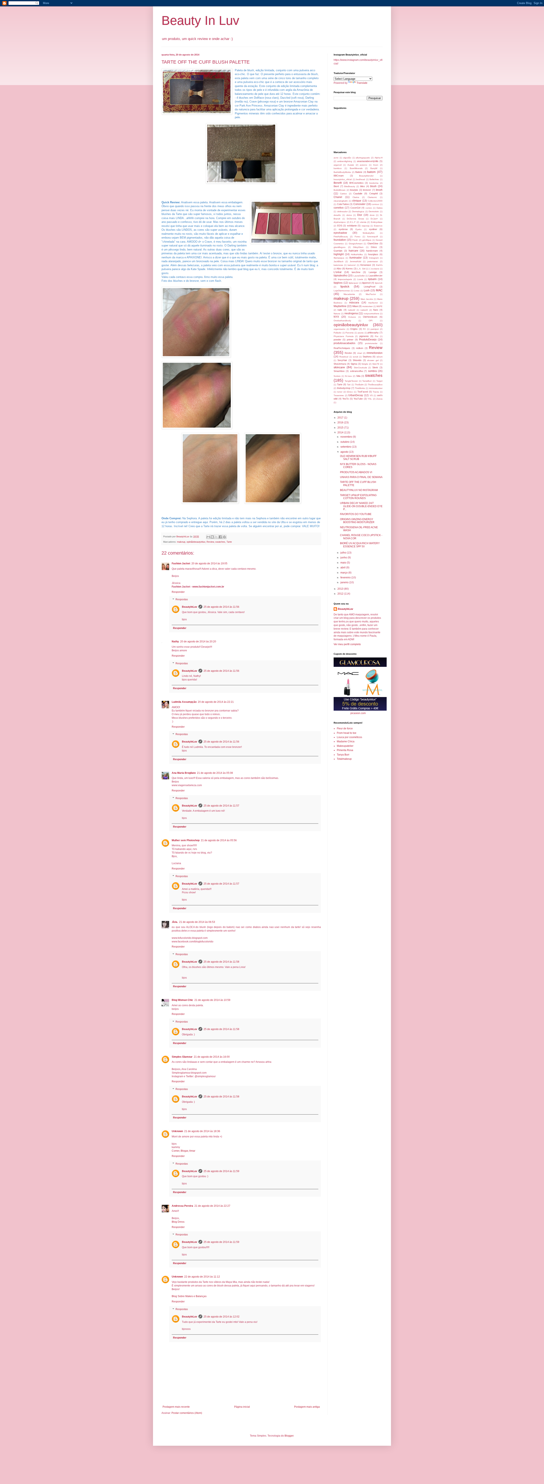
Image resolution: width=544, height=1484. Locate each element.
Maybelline (340, 306)
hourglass (373, 254)
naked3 (364, 310)
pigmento (364, 336)
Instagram (374, 258)
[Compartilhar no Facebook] (220, 537)
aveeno (363, 165)
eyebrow (343, 229)
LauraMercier (375, 275)
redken (359, 348)
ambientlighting (344, 161)
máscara (354, 302)
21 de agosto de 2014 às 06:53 (197, 922)
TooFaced (362, 391)
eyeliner (373, 229)
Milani (355, 306)
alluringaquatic (363, 158)
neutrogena (351, 313)
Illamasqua (339, 258)
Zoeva (379, 399)
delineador (342, 211)
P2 (364, 329)
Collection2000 (375, 201)
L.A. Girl (361, 268)
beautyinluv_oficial (343, 179)
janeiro (344, 582)
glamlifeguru (340, 247)
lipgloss (338, 282)
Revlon (348, 353)
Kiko (339, 268)
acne (336, 158)
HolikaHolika (357, 254)
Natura (337, 313)
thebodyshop (343, 388)
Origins (354, 329)
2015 (340, 427)
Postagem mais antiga (307, 1406)
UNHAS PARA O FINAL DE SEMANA (361, 477)
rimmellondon (374, 352)
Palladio (337, 333)
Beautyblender (366, 176)
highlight (339, 254)
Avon (375, 165)
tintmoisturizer (375, 388)
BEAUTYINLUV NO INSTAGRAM (359, 490)
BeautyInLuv (189, 606)
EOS (339, 225)
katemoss (338, 265)
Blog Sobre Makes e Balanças (189, 1296)
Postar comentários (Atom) (186, 1412)
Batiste (358, 172)
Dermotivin (374, 211)
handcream (372, 250)
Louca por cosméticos (349, 737)
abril (343, 567)
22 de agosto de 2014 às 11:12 (202, 1276)
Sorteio (337, 376)
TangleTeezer (351, 381)
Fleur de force (345, 728)
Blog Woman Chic (182, 1000)
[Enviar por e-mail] (208, 537)
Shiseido (357, 360)
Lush (367, 290)
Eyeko (359, 229)
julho (343, 552)
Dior (359, 214)
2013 (340, 588)
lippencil (366, 283)
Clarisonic (372, 197)
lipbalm (372, 279)
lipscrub (378, 283)
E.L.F (353, 222)
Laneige (373, 272)
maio (343, 562)
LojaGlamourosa (342, 290)
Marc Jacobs (367, 299)
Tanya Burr (343, 754)
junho (344, 557)
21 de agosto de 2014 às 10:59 (212, 1000)
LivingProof (369, 286)
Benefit (338, 182)
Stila (358, 376)
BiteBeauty (349, 186)
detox (349, 215)
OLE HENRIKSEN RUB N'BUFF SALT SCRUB (358, 458)
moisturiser (367, 306)
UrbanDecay (355, 395)
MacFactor (371, 294)
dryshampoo (340, 222)
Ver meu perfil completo (347, 644)
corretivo (339, 207)
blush (373, 186)
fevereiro (345, 577)
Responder (178, 591)
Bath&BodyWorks (342, 172)
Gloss (374, 247)
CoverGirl (355, 207)
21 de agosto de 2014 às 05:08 (215, 772)
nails (339, 310)
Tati (348, 384)
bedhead (360, 179)
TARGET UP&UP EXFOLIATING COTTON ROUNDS (358, 497)
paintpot (375, 329)
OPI (371, 320)
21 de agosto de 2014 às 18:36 (202, 1131)
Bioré (336, 186)
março (344, 572)
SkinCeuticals (360, 367)
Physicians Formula (344, 336)
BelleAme (374, 179)
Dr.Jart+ (374, 219)
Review (210, 542)
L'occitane (374, 268)
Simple (364, 364)
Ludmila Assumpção (184, 701)
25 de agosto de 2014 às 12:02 (221, 1316)
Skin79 (375, 364)
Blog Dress (178, 1221)
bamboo (338, 168)
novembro (346, 436)
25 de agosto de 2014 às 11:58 (221, 961)
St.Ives (348, 376)
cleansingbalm (341, 201)
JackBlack (338, 261)
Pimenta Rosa (345, 750)
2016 (340, 422)
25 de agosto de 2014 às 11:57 (221, 805)
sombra (372, 371)
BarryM (373, 168)
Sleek (375, 367)
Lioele (360, 279)
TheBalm (359, 384)
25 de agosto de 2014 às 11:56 (221, 606)
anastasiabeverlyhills (367, 161)
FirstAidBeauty (341, 236)
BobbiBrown (340, 190)
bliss (362, 186)
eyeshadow (340, 232)
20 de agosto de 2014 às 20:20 (198, 641)
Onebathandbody (342, 320)
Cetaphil (373, 193)
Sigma (354, 364)
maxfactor (373, 303)
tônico (350, 392)
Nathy (175, 641)
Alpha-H (378, 158)
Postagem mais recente (176, 1406)
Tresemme (339, 395)
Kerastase (365, 265)
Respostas (182, 599)
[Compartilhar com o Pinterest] (224, 537)
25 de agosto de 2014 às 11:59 (221, 1171)
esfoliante (352, 225)
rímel (359, 353)
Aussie (350, 165)
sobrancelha (356, 371)
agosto (344, 451)
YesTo (345, 398)
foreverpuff (372, 236)
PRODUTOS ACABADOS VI (356, 472)
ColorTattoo (343, 204)
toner (339, 392)
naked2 (351, 310)
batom (371, 172)
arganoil (337, 165)
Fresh (355, 240)
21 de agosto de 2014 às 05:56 (219, 840)
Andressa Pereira (182, 1205)
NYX (336, 316)
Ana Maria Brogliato (184, 772)
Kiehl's (379, 265)
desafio (337, 215)
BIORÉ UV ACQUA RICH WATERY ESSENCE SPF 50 (360, 545)
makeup (181, 542)
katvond (352, 265)
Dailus (379, 208)
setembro (346, 446)
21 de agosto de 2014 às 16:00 (212, 1056)
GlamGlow (372, 243)
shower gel (372, 360)
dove (372, 215)
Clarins (356, 197)
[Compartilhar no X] (216, 537)
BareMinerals (356, 168)
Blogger (289, 1435)
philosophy (373, 332)
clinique (356, 200)
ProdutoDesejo (368, 339)
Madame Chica (345, 741)
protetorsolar (371, 343)
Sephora (367, 356)
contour (375, 204)
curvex (369, 208)
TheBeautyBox (375, 384)
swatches (220, 542)
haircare (353, 250)
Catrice (343, 193)
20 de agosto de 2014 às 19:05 (209, 563)
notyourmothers (371, 313)
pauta (361, 333)
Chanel (338, 197)
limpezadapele (345, 279)
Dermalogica (358, 211)
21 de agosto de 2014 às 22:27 (212, 1205)
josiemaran (372, 261)
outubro (345, 441)
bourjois (354, 190)
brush (379, 189)
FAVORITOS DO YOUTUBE (355, 514)
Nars (375, 310)
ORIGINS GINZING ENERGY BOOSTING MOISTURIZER (357, 521)
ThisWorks (360, 388)
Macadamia (349, 294)
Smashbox (339, 371)
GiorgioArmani (356, 243)
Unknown (177, 1131)
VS (371, 395)
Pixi (376, 336)
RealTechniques (342, 348)
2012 (340, 593)
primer (350, 339)
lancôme (356, 272)
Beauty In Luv (200, 20)
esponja (366, 226)
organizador (339, 329)
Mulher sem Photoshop (186, 840)
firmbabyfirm (368, 233)
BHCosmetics (356, 183)
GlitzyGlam (358, 247)
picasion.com (358, 713)
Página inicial (242, 1406)
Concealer (359, 204)
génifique (366, 240)
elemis (363, 222)
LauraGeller (359, 276)
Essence (378, 226)
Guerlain (338, 250)
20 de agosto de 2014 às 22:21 (216, 701)
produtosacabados (344, 343)
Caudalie (357, 193)
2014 (340, 432)
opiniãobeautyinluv (196, 542)
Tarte (229, 542)
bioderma (373, 183)
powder (337, 339)
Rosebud (343, 357)
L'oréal (337, 272)
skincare (339, 367)
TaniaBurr (367, 381)
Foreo (357, 236)
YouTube (358, 398)
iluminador (355, 257)
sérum (379, 357)
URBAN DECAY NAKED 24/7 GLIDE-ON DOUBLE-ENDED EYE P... (361, 506)
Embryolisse (376, 222)
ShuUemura (340, 364)
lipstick (344, 286)
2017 (340, 417)
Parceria (350, 333)
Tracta (376, 392)
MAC (379, 290)
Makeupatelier (345, 745)
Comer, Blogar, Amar (183, 1150)
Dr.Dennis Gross (355, 219)
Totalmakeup (344, 758)
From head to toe (346, 732)
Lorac (357, 290)
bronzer (367, 190)
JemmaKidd (355, 261)
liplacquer (353, 283)
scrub (355, 357)
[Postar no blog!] (212, 537)
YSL (370, 399)
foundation (340, 239)
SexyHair (342, 360)
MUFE (379, 306)
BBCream (339, 175)
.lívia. (175, 922)
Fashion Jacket (181, 563)
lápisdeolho (340, 275)
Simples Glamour (182, 1056)
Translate (362, 82)
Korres (349, 268)
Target (379, 381)
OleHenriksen (370, 317)
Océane (352, 317)
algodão (347, 158)
